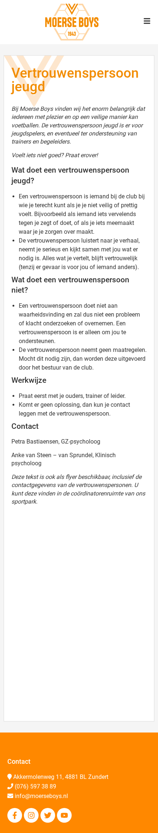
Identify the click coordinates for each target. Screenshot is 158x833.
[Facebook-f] (14, 815)
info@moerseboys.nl (41, 796)
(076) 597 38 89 (35, 786)
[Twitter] (47, 815)
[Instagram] (31, 815)
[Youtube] (64, 815)
